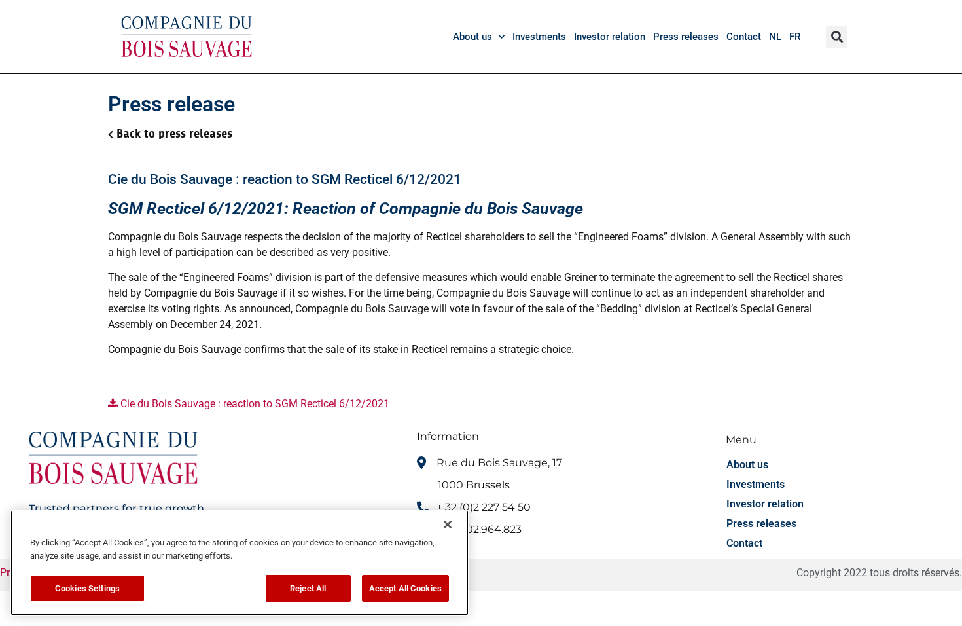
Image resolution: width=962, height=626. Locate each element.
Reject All (308, 588)
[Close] (447, 524)
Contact (743, 37)
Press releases (686, 37)
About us (472, 37)
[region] (239, 563)
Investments (539, 37)
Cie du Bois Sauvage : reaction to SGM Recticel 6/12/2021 (253, 403)
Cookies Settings (87, 588)
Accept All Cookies (405, 588)
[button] (836, 37)
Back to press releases (174, 133)
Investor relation (609, 37)
